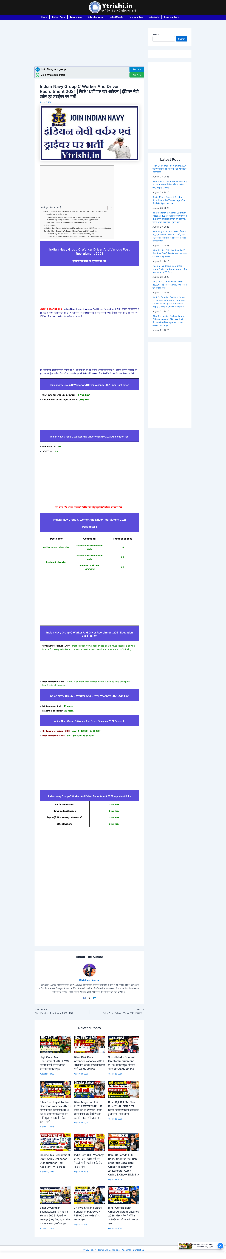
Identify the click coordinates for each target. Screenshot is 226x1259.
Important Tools (171, 17)
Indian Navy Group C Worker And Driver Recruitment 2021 (69, 222)
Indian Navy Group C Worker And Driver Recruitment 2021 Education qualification (78, 228)
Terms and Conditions (109, 1250)
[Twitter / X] (89, 997)
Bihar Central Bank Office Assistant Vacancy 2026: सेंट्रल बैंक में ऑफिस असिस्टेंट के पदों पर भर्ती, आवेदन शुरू (123, 1215)
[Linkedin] (94, 997)
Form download (136, 17)
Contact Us (138, 1250)
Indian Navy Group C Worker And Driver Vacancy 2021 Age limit (71, 231)
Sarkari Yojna (58, 17)
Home (44, 17)
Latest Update (116, 17)
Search (155, 34)
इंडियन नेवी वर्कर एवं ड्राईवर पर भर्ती (56, 214)
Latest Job (154, 17)
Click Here (114, 804)
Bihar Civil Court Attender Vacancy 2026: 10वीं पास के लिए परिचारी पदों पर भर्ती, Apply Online (169, 184)
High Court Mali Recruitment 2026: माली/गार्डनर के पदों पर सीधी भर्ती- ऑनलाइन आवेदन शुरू (169, 168)
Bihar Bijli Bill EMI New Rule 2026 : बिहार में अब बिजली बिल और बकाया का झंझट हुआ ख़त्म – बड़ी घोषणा (169, 253)
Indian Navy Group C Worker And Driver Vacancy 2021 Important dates (74, 217)
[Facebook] (84, 997)
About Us (126, 1250)
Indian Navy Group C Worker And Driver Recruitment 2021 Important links (75, 236)
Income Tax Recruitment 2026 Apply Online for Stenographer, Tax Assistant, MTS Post (169, 269)
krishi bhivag (76, 17)
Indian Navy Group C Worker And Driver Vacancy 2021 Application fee (74, 220)
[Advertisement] (89, 47)
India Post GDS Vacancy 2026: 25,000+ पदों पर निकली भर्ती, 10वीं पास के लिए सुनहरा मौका (169, 284)
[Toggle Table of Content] (108, 208)
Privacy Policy (89, 1250)
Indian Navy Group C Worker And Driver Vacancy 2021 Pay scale (71, 234)
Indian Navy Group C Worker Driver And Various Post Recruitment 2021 (75, 211)
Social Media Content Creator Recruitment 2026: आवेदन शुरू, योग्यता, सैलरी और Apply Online (169, 200)
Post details (50, 225)
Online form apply (96, 17)
